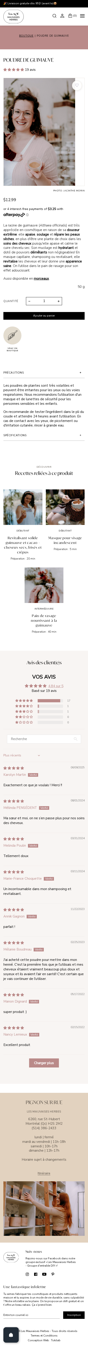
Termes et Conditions (44, 1335)
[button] (14, 69)
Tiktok (61, 1274)
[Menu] (82, 16)
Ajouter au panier (44, 315)
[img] (13, 768)
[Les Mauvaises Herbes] (13, 16)
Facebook (35, 1274)
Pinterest (53, 1274)
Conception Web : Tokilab (44, 1340)
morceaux (41, 278)
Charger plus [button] (44, 1062)
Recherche (55, 16)
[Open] (11, 1335)
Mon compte (63, 16)
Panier (75, 15)
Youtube (44, 1274)
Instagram (27, 1274)
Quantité (10, 301)
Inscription (74, 1315)
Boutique (26, 36)
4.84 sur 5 (55, 686)
